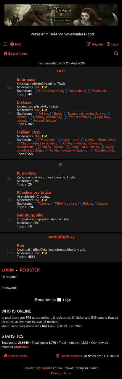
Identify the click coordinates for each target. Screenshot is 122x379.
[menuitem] (16, 44)
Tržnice (43, 203)
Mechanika (99, 90)
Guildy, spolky (30, 215)
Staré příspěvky (61, 237)
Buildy (58, 113)
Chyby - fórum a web (100, 139)
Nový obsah (77, 90)
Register (30, 270)
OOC (61, 71)
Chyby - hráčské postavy (39, 143)
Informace (26, 79)
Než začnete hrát (50, 90)
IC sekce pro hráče (34, 192)
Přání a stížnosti (79, 117)
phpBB (45, 368)
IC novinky (26, 173)
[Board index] (61, 15)
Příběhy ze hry (65, 203)
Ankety (43, 113)
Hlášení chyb (29, 132)
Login (7, 270)
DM (44, 87)
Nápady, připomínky (47, 117)
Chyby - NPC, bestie (84, 147)
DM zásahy (46, 139)
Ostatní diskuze (44, 120)
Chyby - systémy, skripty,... (69, 150)
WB (37, 87)
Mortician (21, 347)
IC (61, 165)
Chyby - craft (69, 139)
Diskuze (24, 102)
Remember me (46, 299)
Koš (20, 245)
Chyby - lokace (53, 147)
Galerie (102, 203)
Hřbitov (87, 203)
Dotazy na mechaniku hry (86, 113)
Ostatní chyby (105, 150)
